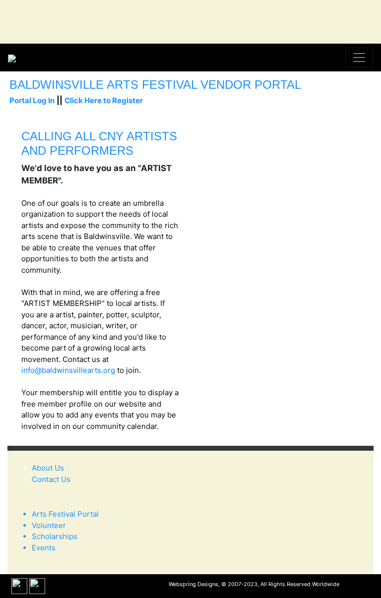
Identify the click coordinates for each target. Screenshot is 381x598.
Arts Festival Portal (65, 514)
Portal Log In (32, 100)
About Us (48, 468)
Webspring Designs (193, 584)
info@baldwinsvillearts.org (68, 370)
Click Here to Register (103, 100)
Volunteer (49, 525)
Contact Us (51, 479)
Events (44, 547)
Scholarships (54, 536)
